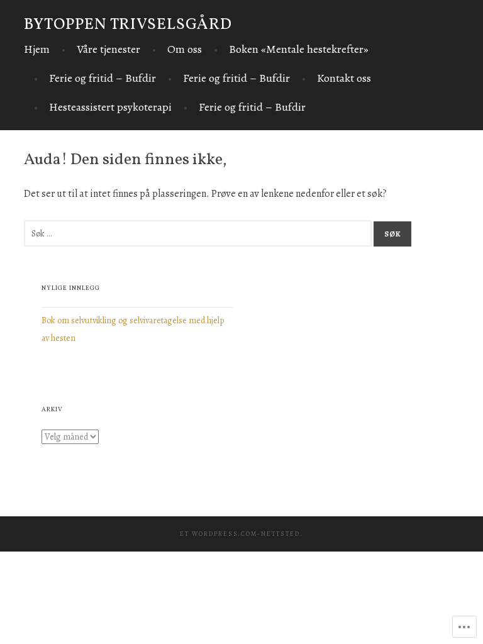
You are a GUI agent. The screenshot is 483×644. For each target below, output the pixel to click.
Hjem (37, 49)
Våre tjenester (108, 49)
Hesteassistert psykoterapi (110, 107)
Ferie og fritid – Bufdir (102, 78)
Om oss (184, 49)
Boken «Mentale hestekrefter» (299, 49)
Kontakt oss (344, 78)
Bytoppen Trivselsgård (128, 25)
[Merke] (199, 233)
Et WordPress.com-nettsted (240, 534)
